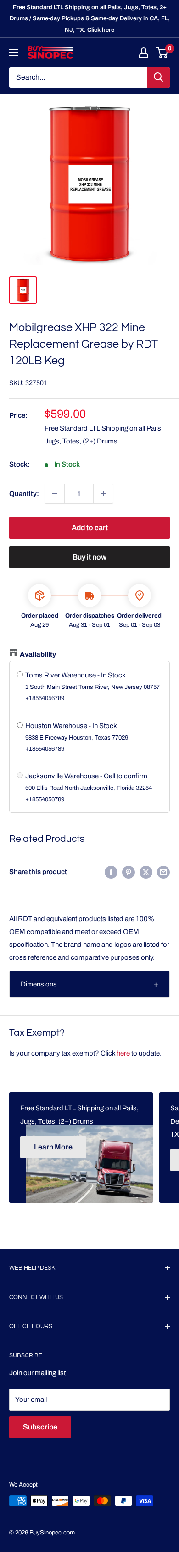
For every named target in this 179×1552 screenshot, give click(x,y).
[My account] (143, 52)
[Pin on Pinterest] (128, 872)
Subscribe (40, 1427)
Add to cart (90, 527)
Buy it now (89, 557)
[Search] (158, 77)
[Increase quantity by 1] (103, 493)
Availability (38, 654)
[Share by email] (163, 872)
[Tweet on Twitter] (146, 872)
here (123, 1053)
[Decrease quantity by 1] (54, 493)
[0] (162, 52)
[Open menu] (13, 52)
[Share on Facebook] (111, 872)
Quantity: (24, 493)
